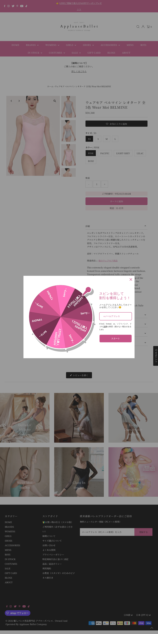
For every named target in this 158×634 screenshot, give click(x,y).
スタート (115, 338)
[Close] (131, 279)
